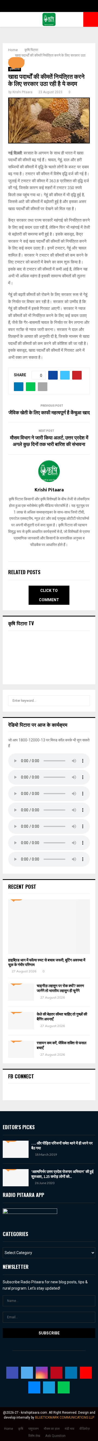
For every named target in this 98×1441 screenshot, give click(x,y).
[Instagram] (42, 1373)
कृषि (20, 1429)
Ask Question (55, 1436)
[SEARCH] (84, 700)
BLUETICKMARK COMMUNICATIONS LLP (64, 1417)
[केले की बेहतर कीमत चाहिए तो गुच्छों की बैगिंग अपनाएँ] (21, 1020)
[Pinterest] (56, 1373)
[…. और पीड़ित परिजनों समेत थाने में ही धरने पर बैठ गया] (16, 1149)
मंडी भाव (69, 1429)
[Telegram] (49, 1387)
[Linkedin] (71, 1373)
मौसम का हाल (52, 1429)
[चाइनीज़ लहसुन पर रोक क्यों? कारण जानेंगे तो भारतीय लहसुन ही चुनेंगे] (21, 992)
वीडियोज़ (84, 1429)
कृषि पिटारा (15, 69)
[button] (16, 62)
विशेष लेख (34, 1436)
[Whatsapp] (64, 1387)
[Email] (34, 1387)
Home (8, 1429)
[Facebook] (12, 1373)
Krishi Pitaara (22, 92)
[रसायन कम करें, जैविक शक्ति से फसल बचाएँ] (21, 1049)
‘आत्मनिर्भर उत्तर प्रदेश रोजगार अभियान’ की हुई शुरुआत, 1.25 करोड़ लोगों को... (62, 1174)
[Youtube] (86, 1373)
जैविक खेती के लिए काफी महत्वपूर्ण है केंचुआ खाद (49, 413)
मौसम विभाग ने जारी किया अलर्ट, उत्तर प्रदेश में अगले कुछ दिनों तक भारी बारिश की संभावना (49, 441)
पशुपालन (33, 1429)
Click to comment (49, 595)
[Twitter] (27, 1373)
